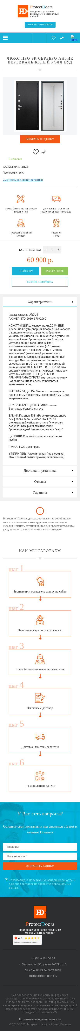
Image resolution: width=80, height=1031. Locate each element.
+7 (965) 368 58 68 (43, 958)
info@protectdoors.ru (43, 975)
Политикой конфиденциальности (50, 880)
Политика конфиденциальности (40, 1019)
